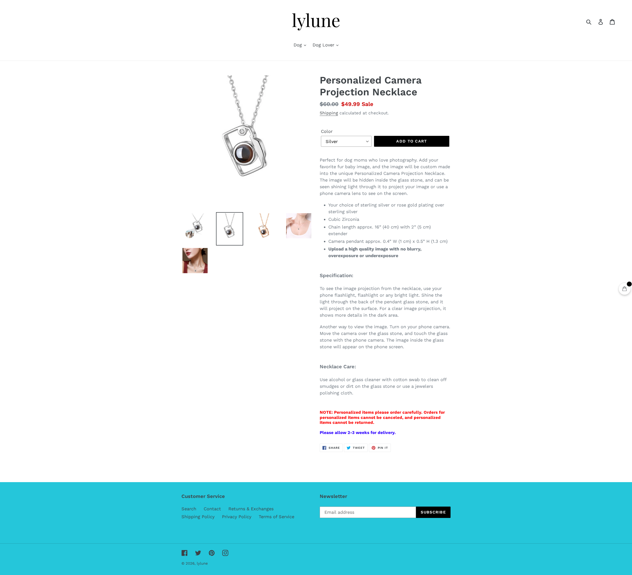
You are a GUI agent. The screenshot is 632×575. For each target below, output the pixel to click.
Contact (212, 508)
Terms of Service (276, 516)
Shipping (329, 112)
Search (188, 508)
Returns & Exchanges (251, 508)
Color (327, 131)
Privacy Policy (236, 516)
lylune (202, 563)
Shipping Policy (198, 516)
